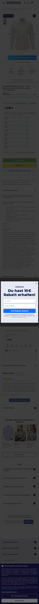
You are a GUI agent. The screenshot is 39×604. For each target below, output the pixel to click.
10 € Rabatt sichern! (19, 311)
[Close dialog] (36, 283)
